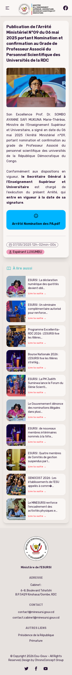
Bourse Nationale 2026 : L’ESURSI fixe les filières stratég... (43, 358)
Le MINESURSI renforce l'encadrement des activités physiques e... (42, 506)
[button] (7, 8)
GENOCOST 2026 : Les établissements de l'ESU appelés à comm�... (43, 482)
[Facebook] (36, 668)
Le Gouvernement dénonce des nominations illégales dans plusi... (45, 407)
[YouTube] (45, 668)
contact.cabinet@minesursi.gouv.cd (36, 617)
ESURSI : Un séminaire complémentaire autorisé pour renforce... (44, 309)
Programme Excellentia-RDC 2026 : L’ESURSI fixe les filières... (44, 333)
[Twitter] (26, 668)
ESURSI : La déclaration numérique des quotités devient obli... (43, 284)
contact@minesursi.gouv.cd (36, 612)
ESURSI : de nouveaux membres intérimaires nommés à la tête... (42, 432)
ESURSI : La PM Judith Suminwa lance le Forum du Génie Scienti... (45, 383)
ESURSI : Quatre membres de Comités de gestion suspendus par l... (44, 457)
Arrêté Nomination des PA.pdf (36, 224)
